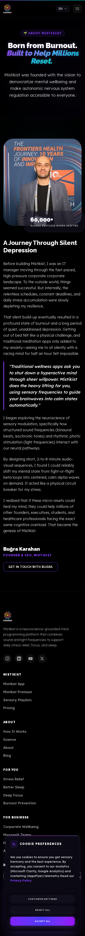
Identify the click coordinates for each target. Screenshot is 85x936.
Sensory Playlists (17, 700)
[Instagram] (7, 658)
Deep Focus (13, 795)
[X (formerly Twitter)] (42, 658)
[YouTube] (30, 658)
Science (9, 739)
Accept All (42, 921)
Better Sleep (13, 787)
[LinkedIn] (19, 658)
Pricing (9, 708)
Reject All (42, 910)
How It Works (14, 731)
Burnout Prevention (19, 803)
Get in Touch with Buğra (30, 567)
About (8, 748)
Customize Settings (42, 899)
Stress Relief (13, 779)
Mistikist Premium (17, 692)
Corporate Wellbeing (21, 827)
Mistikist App (14, 684)
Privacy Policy (20, 880)
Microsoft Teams (17, 835)
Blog (7, 755)
